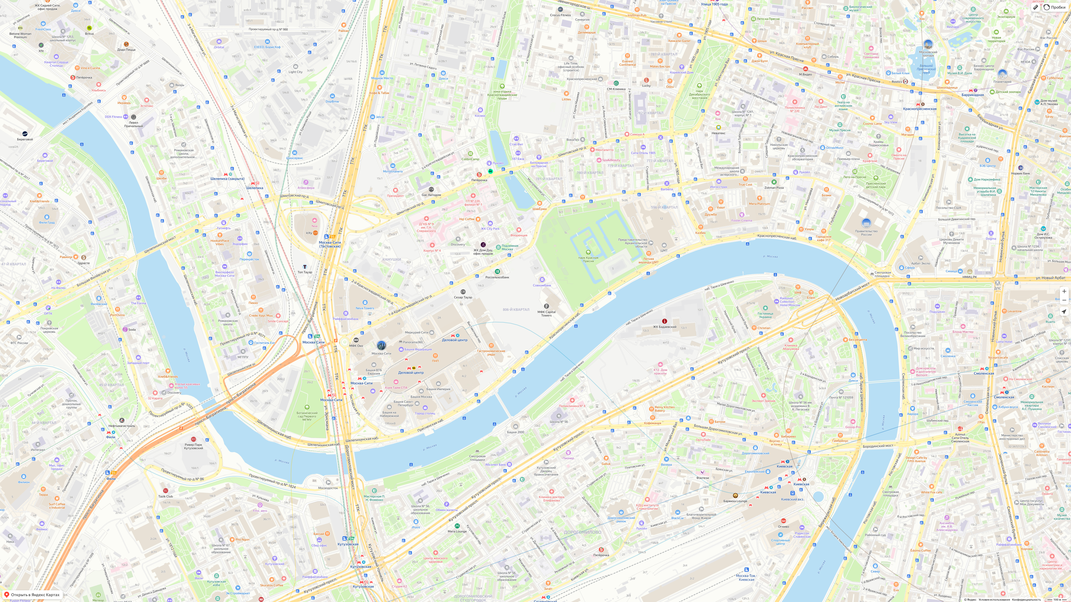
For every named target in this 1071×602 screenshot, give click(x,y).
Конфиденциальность (1026, 599)
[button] (1035, 7)
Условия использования (994, 599)
